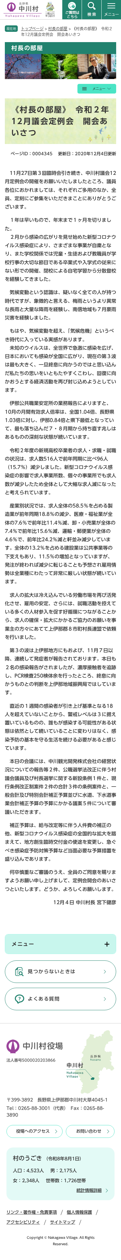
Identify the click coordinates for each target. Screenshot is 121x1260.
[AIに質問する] (72, 9)
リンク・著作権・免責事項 (31, 1212)
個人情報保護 (79, 1212)
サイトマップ (62, 1222)
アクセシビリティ (23, 1222)
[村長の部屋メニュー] (96, 89)
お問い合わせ (88, 1131)
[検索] (91, 9)
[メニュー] (111, 9)
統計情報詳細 (89, 1190)
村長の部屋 (57, 29)
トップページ (32, 29)
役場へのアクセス (33, 1131)
